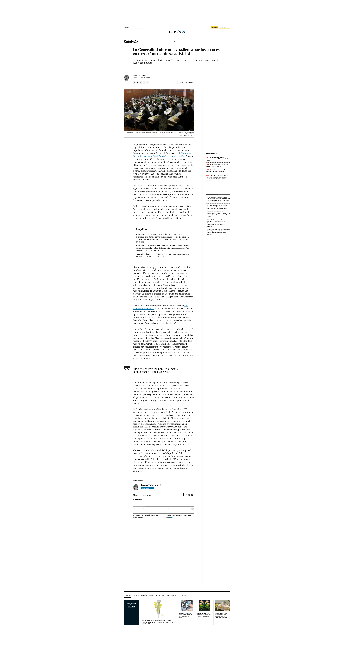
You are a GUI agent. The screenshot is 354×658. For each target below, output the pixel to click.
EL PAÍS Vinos (183, 595)
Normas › (191, 500)
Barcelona (187, 42)
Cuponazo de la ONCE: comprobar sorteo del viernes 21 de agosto (217, 159)
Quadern (211, 42)
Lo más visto (210, 193)
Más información (137, 517)
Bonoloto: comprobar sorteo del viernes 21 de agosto (217, 165)
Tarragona (195, 42)
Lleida (205, 42)
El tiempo (217, 42)
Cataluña (131, 41)
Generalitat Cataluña (142, 509)
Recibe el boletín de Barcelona (143, 495)
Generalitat (180, 42)
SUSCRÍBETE (214, 27)
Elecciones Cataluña (169, 42)
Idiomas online (171, 595)
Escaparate (127, 595)
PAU (134, 509)
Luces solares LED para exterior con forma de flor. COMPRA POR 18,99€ (204, 614)
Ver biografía (145, 488)
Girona (201, 42)
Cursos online (160, 595)
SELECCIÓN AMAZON (140, 595)
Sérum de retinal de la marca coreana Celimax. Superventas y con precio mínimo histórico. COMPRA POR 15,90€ (158, 622)
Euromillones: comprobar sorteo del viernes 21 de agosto (216, 170)
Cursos (151, 595)
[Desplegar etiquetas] (192, 509)
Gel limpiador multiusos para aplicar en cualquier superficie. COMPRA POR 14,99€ (185, 615)
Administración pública (179, 509)
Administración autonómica (163, 509)
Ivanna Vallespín (140, 76)
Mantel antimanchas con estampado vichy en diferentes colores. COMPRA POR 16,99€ (221, 615)
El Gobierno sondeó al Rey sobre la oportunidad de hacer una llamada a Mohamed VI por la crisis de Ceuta (217, 206)
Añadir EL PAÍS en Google (186, 82)
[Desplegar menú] (125, 31)
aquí (171, 517)
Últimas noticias (225, 42)
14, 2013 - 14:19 (144, 77)
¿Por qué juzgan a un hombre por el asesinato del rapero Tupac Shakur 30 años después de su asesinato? (217, 177)
